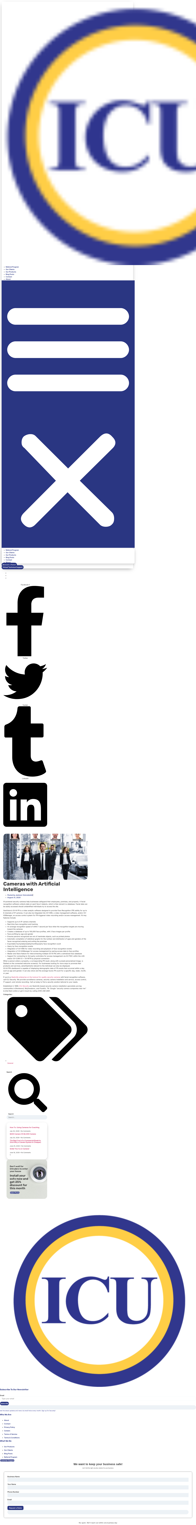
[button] (68, 414)
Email (2, 1395)
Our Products (11, 272)
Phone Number (13, 1492)
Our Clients (10, 269)
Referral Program (12, 267)
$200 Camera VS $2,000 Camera (23, 1134)
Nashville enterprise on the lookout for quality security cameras (36, 977)
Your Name (11, 1484)
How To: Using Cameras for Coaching (24, 1127)
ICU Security (24, 986)
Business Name (13, 1476)
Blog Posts (10, 274)
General (10, 1063)
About (8, 279)
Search (9, 1072)
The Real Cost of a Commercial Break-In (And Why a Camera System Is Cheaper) (25, 1141)
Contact (9, 277)
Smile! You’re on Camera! (19, 1149)
